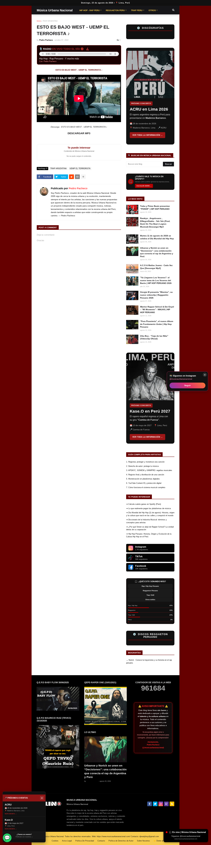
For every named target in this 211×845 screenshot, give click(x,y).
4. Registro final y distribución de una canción (145, 475)
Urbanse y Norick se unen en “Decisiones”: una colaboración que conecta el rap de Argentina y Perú (156, 252)
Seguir (187, 385)
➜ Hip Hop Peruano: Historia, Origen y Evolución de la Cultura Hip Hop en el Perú (148, 535)
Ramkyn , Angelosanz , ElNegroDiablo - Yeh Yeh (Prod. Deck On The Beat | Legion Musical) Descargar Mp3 (155, 222)
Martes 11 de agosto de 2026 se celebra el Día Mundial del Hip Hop (157, 237)
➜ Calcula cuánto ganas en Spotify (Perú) (143, 504)
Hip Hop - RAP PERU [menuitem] (89, 10)
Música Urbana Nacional (55, 10)
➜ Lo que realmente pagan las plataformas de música (148, 508)
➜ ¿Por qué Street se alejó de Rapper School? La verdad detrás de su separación (150, 528)
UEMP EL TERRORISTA (80, 168)
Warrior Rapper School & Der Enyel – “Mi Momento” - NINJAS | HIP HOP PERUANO (157, 309)
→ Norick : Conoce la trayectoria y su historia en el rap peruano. (149, 661)
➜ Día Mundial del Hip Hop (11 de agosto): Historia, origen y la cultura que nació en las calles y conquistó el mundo (150, 514)
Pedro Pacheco (78, 188)
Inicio (39, 21)
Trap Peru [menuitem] (136, 10)
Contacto (101, 841)
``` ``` (148, 96)
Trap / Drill (150, 595)
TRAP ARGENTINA (50, 21)
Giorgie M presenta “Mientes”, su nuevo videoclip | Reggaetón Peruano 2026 (156, 295)
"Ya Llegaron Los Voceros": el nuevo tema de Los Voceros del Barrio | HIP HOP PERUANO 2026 (156, 280)
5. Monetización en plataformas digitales (143, 479)
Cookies (55, 841)
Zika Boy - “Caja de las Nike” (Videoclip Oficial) (154, 337)
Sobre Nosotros (143, 841)
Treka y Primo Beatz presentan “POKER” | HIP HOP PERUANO (155, 207)
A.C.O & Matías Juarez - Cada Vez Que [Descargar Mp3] (156, 266)
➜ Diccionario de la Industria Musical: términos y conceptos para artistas (146, 521)
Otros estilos (150, 599)
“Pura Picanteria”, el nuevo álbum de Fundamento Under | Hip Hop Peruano (156, 324)
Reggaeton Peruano (150, 590)
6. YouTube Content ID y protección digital (143, 483)
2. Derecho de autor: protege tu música (142, 466)
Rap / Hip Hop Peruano (150, 586)
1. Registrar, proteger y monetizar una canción (145, 462)
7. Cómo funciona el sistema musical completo (145, 487)
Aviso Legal (67, 841)
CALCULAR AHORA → (144, 186)
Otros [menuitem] (152, 10)
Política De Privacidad (84, 841)
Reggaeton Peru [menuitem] (115, 10)
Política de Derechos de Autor (121, 841)
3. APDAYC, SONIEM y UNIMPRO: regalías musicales (149, 470)
